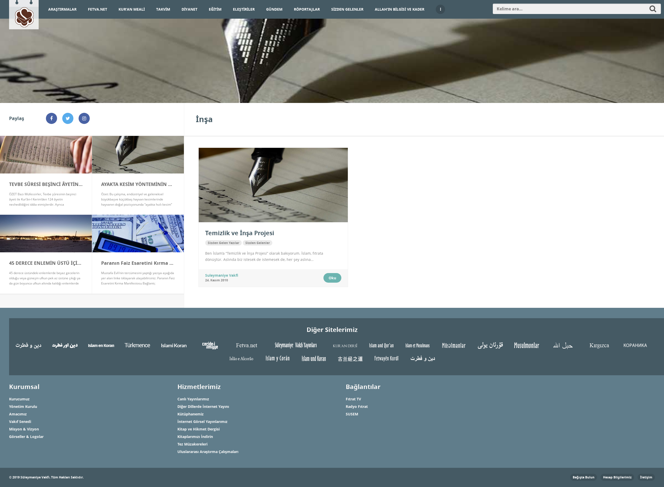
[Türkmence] (137, 345)
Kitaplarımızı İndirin (195, 436)
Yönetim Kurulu (23, 406)
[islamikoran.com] (174, 345)
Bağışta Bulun (583, 477)
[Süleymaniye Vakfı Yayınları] (296, 345)
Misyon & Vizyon (24, 429)
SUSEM (352, 414)
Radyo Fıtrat (357, 406)
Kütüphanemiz (190, 414)
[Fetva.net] (246, 345)
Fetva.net (97, 9)
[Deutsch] (314, 358)
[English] (381, 345)
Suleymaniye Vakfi (221, 275)
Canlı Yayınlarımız (193, 398)
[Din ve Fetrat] (423, 358)
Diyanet (189, 9)
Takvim (163, 9)
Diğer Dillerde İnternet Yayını (203, 406)
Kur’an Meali (132, 9)
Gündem (274, 9)
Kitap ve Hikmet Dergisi (198, 429)
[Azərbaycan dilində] (454, 345)
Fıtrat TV (353, 398)
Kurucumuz (19, 398)
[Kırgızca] (599, 345)
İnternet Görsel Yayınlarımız (202, 421)
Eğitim (215, 9)
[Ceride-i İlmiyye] (210, 345)
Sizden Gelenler (347, 9)
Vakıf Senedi (20, 421)
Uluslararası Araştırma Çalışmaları (207, 451)
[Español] (277, 358)
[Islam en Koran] (101, 345)
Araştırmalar (62, 9)
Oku (332, 277)
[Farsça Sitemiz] (29, 345)
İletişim (646, 477)
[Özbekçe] (527, 345)
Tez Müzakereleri (192, 444)
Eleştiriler (244, 9)
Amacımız (18, 414)
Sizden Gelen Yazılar (223, 243)
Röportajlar (307, 9)
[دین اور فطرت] (65, 345)
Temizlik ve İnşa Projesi (239, 233)
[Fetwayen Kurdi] (386, 358)
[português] (241, 358)
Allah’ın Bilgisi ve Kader (399, 9)
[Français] (418, 345)
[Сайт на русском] (635, 345)
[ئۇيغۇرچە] (490, 345)
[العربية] (563, 345)
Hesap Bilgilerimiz (617, 477)
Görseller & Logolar (26, 436)
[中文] (350, 358)
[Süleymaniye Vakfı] (24, 13)
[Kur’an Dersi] (345, 345)
